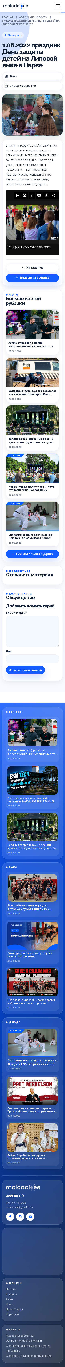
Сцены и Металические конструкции (28, 1345)
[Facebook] (10, 1217)
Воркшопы (12, 1314)
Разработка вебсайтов (20, 1335)
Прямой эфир (14, 1309)
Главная (8, 17)
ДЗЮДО (15, 1022)
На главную (35, 267)
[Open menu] (58, 6)
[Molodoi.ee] (23, 1187)
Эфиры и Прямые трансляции (24, 1340)
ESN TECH (16, 712)
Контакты (11, 1294)
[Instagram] (20, 1217)
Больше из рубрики (35, 277)
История (11, 1289)
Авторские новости (33, 17)
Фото (13, 76)
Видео (10, 1304)
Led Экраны (13, 1350)
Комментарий (16, 613)
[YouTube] (30, 1217)
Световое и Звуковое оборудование (28, 1355)
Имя (8, 651)
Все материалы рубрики (35, 554)
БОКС (13, 867)
